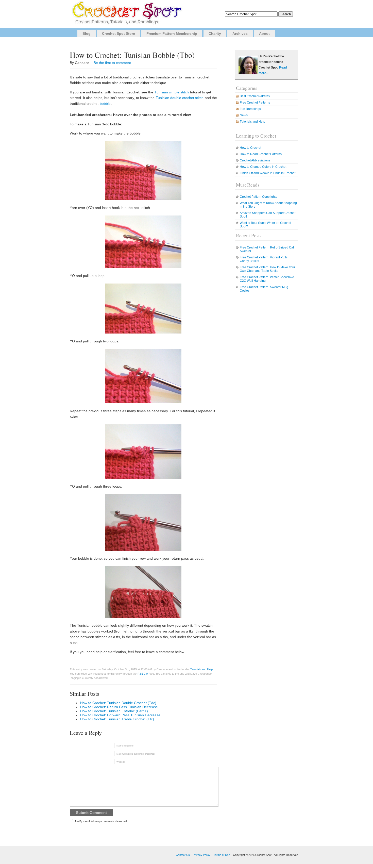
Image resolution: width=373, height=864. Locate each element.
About (264, 33)
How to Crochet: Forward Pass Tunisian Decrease (120, 715)
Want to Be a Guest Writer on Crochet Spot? (265, 224)
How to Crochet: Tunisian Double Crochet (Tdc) (118, 703)
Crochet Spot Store (118, 33)
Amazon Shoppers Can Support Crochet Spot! (267, 214)
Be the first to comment (112, 63)
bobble (105, 104)
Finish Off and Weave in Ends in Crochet (267, 173)
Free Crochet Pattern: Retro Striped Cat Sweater (267, 249)
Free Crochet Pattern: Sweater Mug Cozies (264, 288)
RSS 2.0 (143, 673)
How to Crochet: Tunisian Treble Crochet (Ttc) (117, 719)
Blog (86, 33)
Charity (215, 33)
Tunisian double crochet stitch (180, 98)
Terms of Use (221, 854)
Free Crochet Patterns (255, 102)
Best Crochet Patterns (255, 96)
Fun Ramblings (250, 109)
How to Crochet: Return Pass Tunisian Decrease (119, 707)
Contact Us (183, 854)
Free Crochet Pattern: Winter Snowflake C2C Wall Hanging (267, 279)
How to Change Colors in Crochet (263, 167)
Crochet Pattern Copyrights (258, 196)
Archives (240, 33)
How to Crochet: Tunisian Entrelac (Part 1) (114, 711)
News (244, 115)
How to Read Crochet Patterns (261, 154)
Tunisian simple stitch (172, 92)
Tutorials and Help (201, 669)
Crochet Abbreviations (255, 160)
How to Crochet (250, 147)
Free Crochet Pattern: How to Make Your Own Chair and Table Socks (267, 269)
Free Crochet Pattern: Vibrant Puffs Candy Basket (263, 259)
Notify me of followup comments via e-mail (101, 821)
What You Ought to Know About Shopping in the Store (268, 204)
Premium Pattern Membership (171, 33)
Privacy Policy (201, 854)
